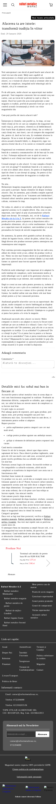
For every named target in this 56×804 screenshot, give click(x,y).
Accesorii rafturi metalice (39, 616)
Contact (40, 670)
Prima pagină (6, 13)
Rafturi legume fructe (13, 618)
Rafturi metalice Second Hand (14, 624)
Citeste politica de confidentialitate (28, 769)
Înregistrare (24, 661)
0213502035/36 (20, 705)
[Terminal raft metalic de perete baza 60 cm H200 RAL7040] (12, 558)
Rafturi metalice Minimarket (11, 592)
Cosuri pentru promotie (42, 601)
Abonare (11, 574)
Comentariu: (8, 359)
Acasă (4, 647)
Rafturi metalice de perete (29, 519)
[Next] (46, 562)
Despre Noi (7, 653)
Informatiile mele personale (29, 777)
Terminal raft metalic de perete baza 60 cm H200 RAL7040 (34, 555)
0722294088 (18, 700)
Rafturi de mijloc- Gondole (13, 612)
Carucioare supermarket (42, 596)
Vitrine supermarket (41, 610)
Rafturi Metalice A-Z (11, 587)
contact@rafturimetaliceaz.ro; (25, 694)
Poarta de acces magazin (43, 592)
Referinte (6, 658)
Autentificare (25, 647)
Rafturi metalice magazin (15, 598)
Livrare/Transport (10, 676)
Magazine (41, 664)
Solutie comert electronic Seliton (28, 797)
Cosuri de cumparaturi (42, 606)
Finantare (6, 664)
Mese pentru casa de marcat (40, 585)
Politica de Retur (9, 681)
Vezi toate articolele (43, 18)
